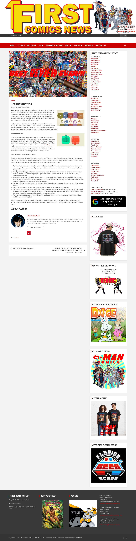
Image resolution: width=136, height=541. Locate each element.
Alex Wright (94, 59)
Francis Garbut (95, 167)
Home (12, 45)
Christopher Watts (96, 70)
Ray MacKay (94, 126)
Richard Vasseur (96, 191)
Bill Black (93, 66)
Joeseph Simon (95, 151)
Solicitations (100, 45)
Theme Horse (56, 538)
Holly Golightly (95, 100)
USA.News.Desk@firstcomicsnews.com (110, 503)
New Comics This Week (54, 45)
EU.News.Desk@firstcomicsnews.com (109, 524)
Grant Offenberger (96, 147)
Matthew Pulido (95, 82)
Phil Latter (94, 157)
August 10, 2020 (16, 107)
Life (40, 45)
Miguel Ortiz (94, 84)
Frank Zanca (95, 169)
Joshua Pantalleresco (97, 175)
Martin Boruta (95, 153)
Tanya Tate (94, 88)
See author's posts (35, 227)
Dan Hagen (94, 76)
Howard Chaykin (96, 102)
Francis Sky (94, 145)
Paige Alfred (94, 86)
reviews (17, 238)
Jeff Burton (94, 123)
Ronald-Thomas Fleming (98, 130)
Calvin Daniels (95, 165)
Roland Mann (95, 128)
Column (20, 45)
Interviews (31, 45)
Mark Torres (94, 124)
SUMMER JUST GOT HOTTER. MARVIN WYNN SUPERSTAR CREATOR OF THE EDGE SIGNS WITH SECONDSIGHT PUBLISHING (67, 250)
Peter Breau (94, 155)
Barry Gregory (95, 62)
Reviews (88, 45)
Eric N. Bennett (95, 143)
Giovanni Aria (25, 107)
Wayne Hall (94, 181)
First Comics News (25, 538)
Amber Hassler (95, 60)
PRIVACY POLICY (38, 538)
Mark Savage (95, 80)
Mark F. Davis (95, 78)
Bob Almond (94, 68)
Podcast (77, 45)
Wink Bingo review (49, 145)
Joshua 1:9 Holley (96, 106)
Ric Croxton (94, 177)
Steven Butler (95, 132)
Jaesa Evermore (96, 149)
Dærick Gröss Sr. (96, 72)
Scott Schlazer (95, 179)
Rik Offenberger (95, 193)
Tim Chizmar (95, 90)
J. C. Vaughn (95, 104)
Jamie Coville (95, 121)
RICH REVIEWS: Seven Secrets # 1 (23, 248)
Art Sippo (94, 119)
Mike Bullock (94, 108)
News (67, 45)
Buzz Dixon (94, 98)
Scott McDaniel (95, 110)
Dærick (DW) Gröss (97, 74)
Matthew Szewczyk (97, 190)
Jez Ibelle (94, 173)
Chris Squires (95, 141)
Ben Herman (94, 64)
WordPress (78, 538)
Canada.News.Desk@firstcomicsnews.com (111, 515)
